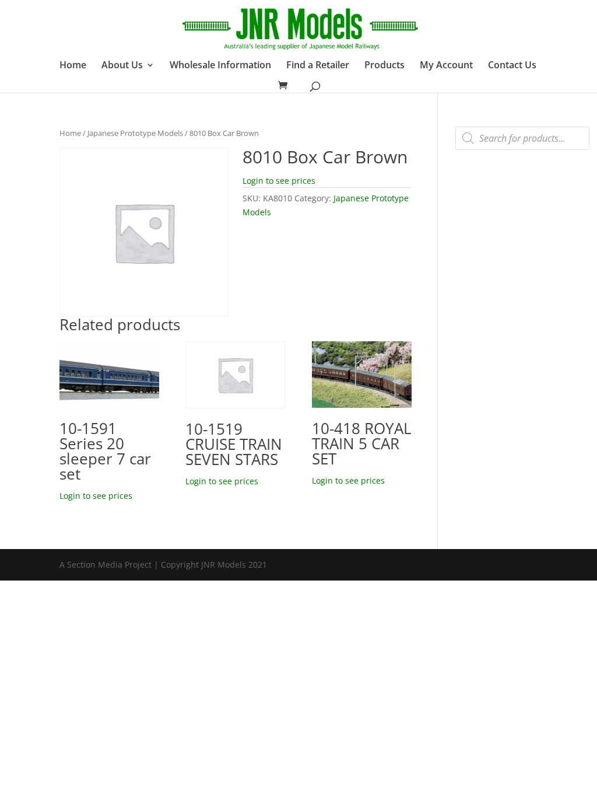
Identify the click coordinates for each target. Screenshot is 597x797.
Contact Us (512, 66)
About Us (122, 66)
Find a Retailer (317, 66)
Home (72, 66)
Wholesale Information (220, 66)
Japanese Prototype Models (135, 133)
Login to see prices (279, 180)
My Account (446, 66)
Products (384, 66)
